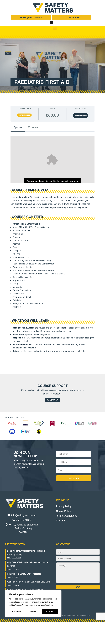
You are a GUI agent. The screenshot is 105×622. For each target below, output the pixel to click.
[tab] (17, 128)
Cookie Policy (63, 511)
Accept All (50, 611)
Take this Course (80, 115)
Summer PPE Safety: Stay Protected (24, 574)
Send (78, 587)
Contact (60, 520)
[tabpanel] (52, 246)
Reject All (33, 611)
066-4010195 (73, 17)
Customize (16, 611)
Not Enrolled (24, 115)
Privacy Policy (63, 506)
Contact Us (52, 400)
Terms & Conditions (66, 515)
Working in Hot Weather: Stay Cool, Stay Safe (28, 581)
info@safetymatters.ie (32, 17)
